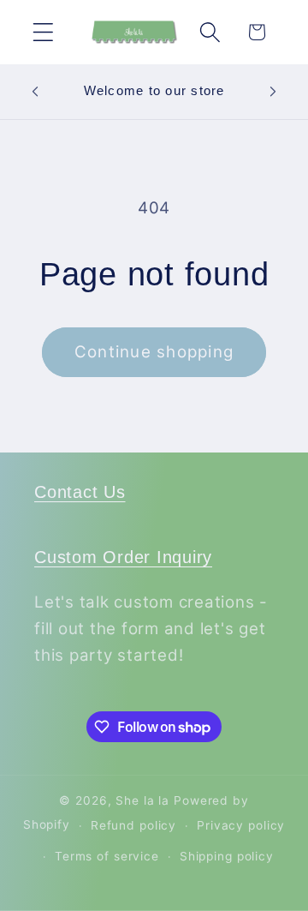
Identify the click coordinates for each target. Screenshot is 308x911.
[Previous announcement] (35, 92)
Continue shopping (154, 352)
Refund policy (133, 825)
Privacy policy (241, 825)
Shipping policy (227, 856)
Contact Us (80, 491)
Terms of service (107, 856)
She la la (142, 800)
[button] (43, 32)
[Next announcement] (273, 92)
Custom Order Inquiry (123, 557)
